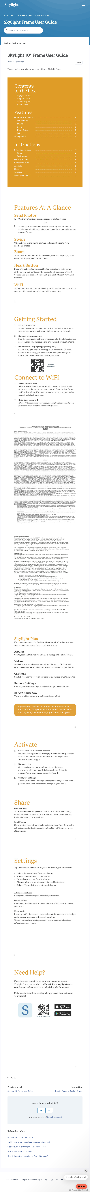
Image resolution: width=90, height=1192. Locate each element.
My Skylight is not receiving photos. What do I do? (29, 1142)
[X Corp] (12, 1078)
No (49, 1110)
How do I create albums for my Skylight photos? (28, 1156)
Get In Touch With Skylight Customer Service (27, 1147)
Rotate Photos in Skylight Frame (68, 1091)
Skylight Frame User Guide (38, 15)
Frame (22, 15)
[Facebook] (8, 1078)
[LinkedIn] (15, 1078)
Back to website (12, 1180)
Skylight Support (10, 15)
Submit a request (54, 1117)
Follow (79, 63)
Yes (41, 1110)
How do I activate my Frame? (20, 1151)
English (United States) (31, 1180)
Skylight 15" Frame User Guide (20, 1091)
